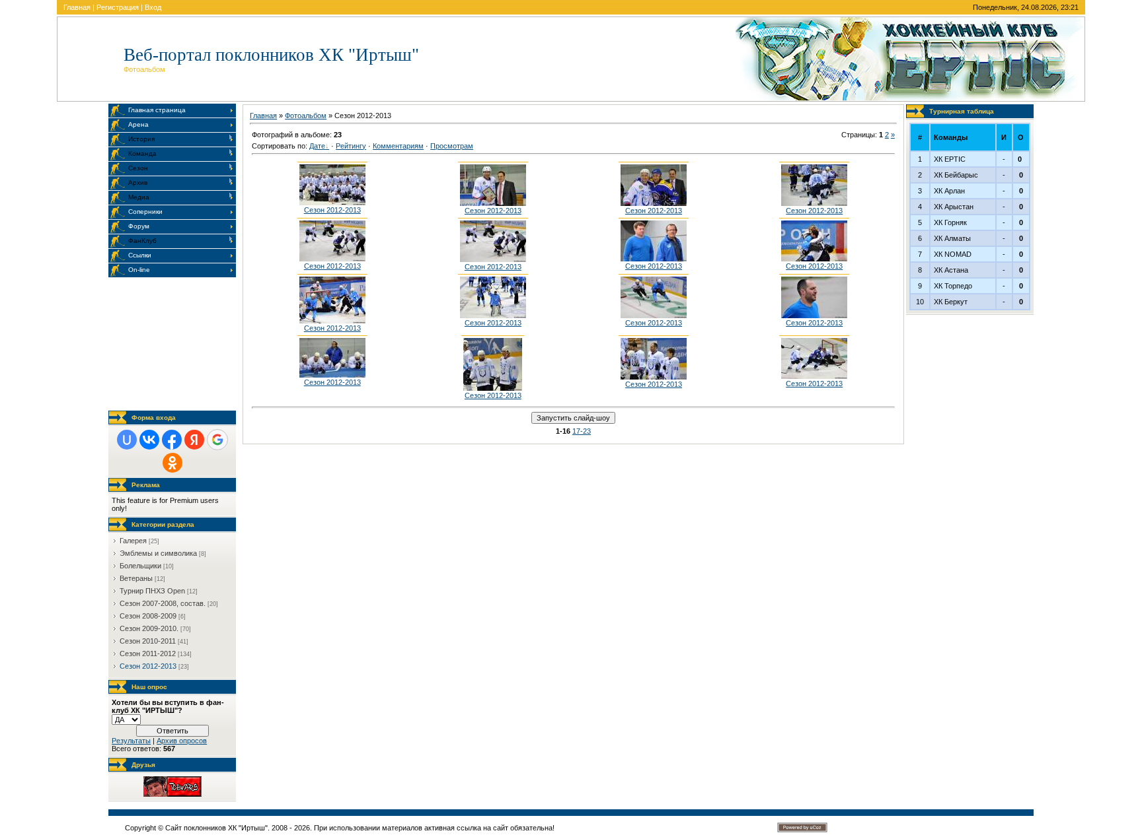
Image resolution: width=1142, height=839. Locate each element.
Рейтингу (351, 146)
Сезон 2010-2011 (148, 641)
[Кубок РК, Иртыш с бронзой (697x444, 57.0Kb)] (493, 203)
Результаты (131, 741)
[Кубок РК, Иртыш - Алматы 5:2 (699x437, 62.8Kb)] (332, 259)
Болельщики (140, 566)
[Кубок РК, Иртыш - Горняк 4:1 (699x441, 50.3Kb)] (654, 315)
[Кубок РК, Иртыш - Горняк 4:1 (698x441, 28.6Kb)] (814, 315)
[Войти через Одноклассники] (172, 463)
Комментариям (398, 146)
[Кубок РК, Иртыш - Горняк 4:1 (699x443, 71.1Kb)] (493, 315)
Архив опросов (182, 741)
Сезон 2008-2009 (148, 616)
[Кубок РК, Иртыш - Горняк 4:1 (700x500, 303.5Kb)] (332, 321)
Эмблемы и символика (158, 553)
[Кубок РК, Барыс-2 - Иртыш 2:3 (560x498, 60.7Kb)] (492, 388)
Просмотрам (451, 146)
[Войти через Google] (217, 439)
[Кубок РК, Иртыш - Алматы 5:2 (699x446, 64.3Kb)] (493, 259)
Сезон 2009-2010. (149, 628)
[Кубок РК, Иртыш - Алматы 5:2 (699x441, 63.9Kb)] (654, 203)
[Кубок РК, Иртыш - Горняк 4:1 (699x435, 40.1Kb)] (654, 259)
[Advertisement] (174, 344)
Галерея (133, 541)
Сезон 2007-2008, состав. (163, 603)
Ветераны (136, 578)
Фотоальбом (305, 115)
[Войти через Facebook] (172, 440)
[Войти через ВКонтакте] (149, 440)
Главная (77, 7)
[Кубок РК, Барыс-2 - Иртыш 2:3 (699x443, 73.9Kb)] (654, 377)
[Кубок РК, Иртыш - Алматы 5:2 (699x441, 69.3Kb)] (814, 203)
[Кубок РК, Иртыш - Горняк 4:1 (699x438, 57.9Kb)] (814, 259)
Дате (317, 146)
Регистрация (117, 7)
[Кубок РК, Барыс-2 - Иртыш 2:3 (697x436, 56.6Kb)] (814, 376)
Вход (153, 7)
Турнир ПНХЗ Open (152, 591)
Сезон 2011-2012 (148, 653)
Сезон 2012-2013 (148, 666)
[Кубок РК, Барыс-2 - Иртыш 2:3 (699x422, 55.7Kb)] (332, 375)
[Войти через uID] (127, 440)
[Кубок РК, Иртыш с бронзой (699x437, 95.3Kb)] (332, 203)
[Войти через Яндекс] (194, 440)
